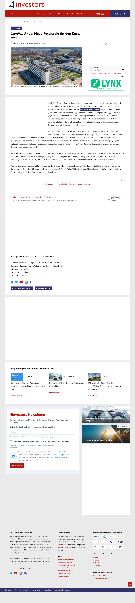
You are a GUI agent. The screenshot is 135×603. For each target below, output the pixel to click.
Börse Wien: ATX (100, 576)
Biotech (79, 14)
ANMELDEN (17, 465)
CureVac (23, 22)
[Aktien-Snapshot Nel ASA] (120, 541)
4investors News (64, 568)
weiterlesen (15, 395)
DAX (96, 557)
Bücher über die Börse (66, 559)
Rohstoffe (70, 14)
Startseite (8, 590)
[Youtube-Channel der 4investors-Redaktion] (21, 282)
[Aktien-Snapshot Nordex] (96, 547)
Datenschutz (47, 590)
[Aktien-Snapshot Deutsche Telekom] (104, 541)
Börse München (64, 573)
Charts (51, 14)
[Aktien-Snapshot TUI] (104, 547)
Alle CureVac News (21, 288)
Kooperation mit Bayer (89, 109)
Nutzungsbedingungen (61, 457)
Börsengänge (41, 14)
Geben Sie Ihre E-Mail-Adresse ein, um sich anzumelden (32, 427)
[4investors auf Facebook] (31, 282)
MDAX (97, 560)
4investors (13, 22)
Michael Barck (36, 43)
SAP (106, 376)
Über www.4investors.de (22, 590)
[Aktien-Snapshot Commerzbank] (120, 536)
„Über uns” (20, 553)
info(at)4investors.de (18, 564)
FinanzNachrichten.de (66, 570)
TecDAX (97, 566)
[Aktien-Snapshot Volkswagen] (120, 547)
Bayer (30, 376)
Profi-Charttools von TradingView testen (106, 74)
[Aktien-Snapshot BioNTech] (112, 536)
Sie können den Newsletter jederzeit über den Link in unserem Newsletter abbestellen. (32, 446)
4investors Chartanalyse (67, 565)
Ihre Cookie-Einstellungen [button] (62, 590)
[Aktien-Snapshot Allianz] (96, 536)
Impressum (36, 590)
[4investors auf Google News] (26, 282)
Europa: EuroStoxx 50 (102, 578)
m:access (60, 14)
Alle (98, 13)
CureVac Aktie (43, 288)
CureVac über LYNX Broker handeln (106, 88)
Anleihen (30, 14)
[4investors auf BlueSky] (12, 282)
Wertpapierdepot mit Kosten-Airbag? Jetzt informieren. (67, 184)
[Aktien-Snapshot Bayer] (104, 536)
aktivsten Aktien (62, 544)
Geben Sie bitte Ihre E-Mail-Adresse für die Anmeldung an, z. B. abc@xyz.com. (33, 437)
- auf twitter (43, 43)
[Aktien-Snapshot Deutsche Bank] (96, 541)
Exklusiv (13, 14)
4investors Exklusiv (65, 562)
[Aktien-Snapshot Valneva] (112, 547)
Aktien (22, 14)
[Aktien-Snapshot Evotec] (112, 541)
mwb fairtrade (64, 576)
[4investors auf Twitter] (16, 282)
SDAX (97, 563)
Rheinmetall (71, 376)
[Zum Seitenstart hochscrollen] (130, 584)
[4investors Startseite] (27, 5)
